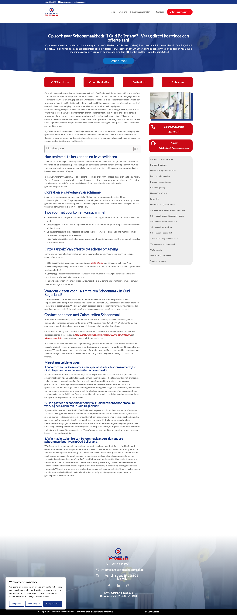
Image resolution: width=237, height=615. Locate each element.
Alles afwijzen (34, 603)
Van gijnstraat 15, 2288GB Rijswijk (121, 577)
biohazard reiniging (53, 338)
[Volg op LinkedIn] (118, 585)
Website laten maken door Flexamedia (95, 611)
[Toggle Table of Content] (134, 149)
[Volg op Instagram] (128, 585)
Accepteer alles (53, 603)
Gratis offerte (118, 60)
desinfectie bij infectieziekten (88, 335)
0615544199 (51, 2)
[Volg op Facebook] (109, 585)
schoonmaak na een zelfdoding (116, 335)
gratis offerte (97, 263)
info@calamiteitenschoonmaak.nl (122, 569)
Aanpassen (17, 603)
